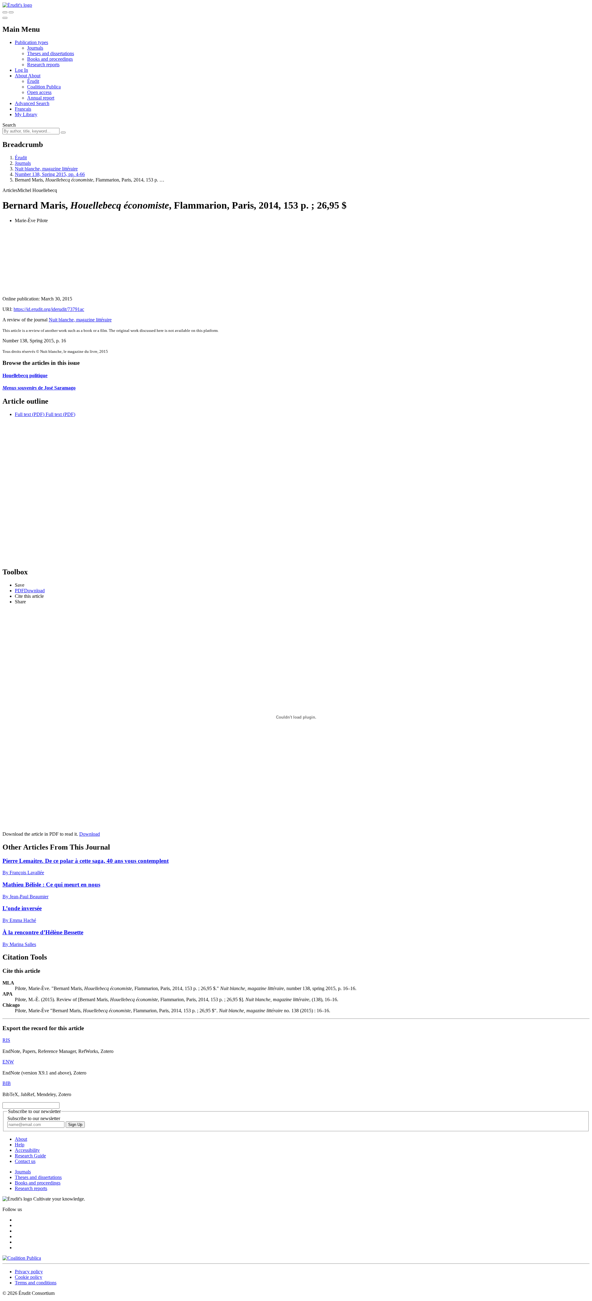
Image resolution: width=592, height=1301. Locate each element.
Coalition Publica (44, 86)
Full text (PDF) (29, 414)
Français (23, 109)
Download (89, 834)
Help (19, 1144)
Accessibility (27, 1150)
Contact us (25, 1161)
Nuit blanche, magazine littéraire (46, 168)
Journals (35, 48)
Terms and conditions (35, 1282)
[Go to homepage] (17, 5)
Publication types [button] (31, 42)
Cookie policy (28, 1277)
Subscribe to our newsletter (33, 1118)
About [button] (21, 75)
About (34, 75)
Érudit (33, 81)
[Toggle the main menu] (4, 18)
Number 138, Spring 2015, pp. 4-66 (50, 174)
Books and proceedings (50, 59)
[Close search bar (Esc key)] (11, 12)
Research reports (43, 64)
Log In (21, 70)
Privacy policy (29, 1271)
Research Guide (30, 1155)
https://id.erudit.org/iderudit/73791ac (49, 309)
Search (9, 125)
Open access (39, 92)
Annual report (40, 97)
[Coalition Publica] (21, 1258)
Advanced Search (32, 103)
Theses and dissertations (50, 53)
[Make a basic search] (4, 12)
